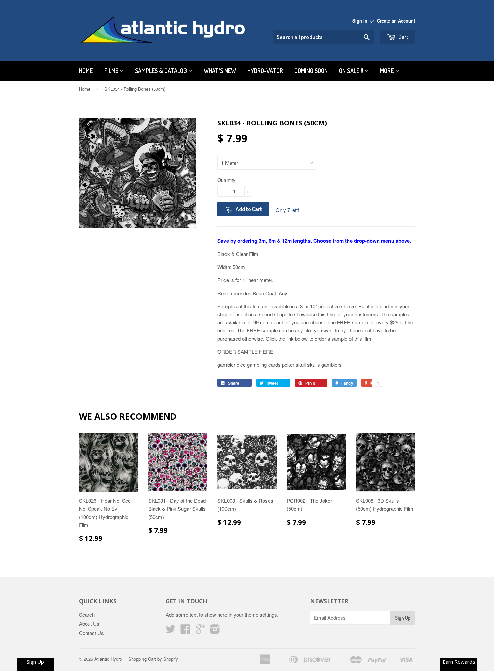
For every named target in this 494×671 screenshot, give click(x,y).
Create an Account (396, 21)
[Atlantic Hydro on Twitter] (171, 630)
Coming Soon (311, 70)
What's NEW (220, 70)
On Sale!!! (352, 70)
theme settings (261, 614)
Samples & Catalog (161, 70)
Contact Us (91, 632)
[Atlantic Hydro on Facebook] (185, 630)
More (387, 70)
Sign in (359, 21)
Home (86, 70)
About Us (89, 623)
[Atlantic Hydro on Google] (200, 630)
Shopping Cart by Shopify (153, 659)
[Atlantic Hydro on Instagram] (215, 630)
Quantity (226, 180)
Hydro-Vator (265, 70)
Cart (402, 36)
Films (112, 70)
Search (87, 614)
